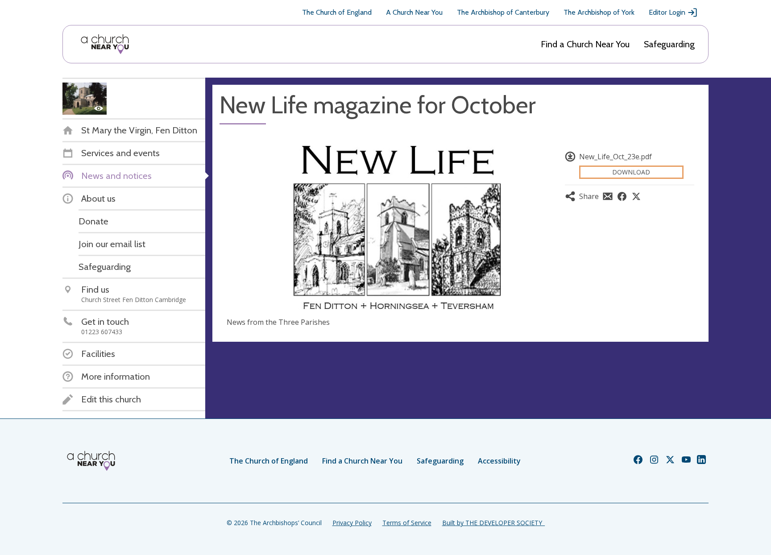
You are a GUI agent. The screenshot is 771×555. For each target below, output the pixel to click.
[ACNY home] (104, 44)
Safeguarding (669, 44)
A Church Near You (414, 12)
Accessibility (499, 461)
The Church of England (337, 12)
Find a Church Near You (585, 44)
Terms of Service (406, 522)
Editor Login (667, 12)
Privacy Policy (352, 522)
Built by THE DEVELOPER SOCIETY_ (493, 522)
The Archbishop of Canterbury (503, 12)
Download (631, 172)
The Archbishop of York (599, 12)
